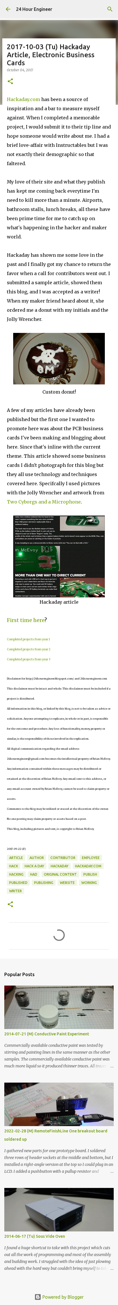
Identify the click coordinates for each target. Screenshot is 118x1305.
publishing (43, 883)
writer (15, 891)
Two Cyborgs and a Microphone (44, 502)
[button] (10, 82)
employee (91, 858)
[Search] (110, 9)
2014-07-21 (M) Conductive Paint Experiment (46, 1034)
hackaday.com (88, 866)
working (89, 883)
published (18, 883)
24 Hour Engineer (34, 9)
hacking (16, 874)
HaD (33, 874)
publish (90, 874)
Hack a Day (34, 866)
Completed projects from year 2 (28, 649)
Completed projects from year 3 (28, 659)
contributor (62, 858)
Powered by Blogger (62, 1297)
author (37, 858)
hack (13, 866)
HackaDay (59, 866)
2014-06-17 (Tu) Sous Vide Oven (34, 1236)
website (67, 883)
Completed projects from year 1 (28, 639)
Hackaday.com (23, 99)
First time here (25, 620)
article (16, 858)
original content (60, 874)
